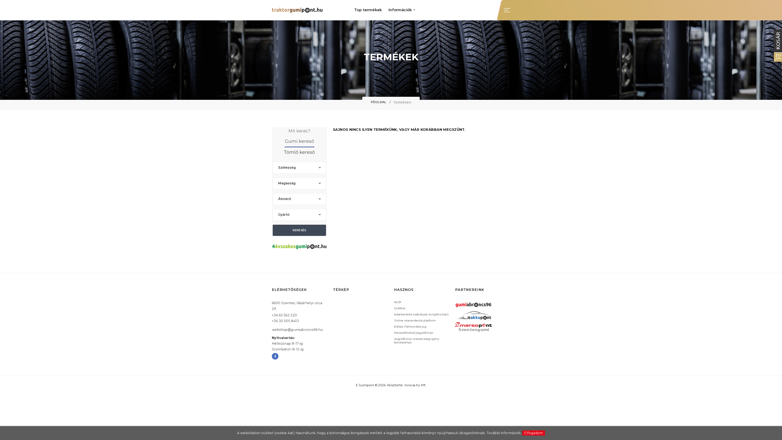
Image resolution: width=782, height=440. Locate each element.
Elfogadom (533, 433)
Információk (400, 10)
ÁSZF (398, 302)
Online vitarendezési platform (415, 320)
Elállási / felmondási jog (410, 326)
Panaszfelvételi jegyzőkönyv (414, 332)
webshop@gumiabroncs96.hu (297, 330)
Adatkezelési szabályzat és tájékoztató (421, 314)
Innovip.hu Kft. (415, 385)
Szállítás (399, 308)
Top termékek (368, 10)
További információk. (504, 433)
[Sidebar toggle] (507, 10)
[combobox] (299, 168)
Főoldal (378, 102)
